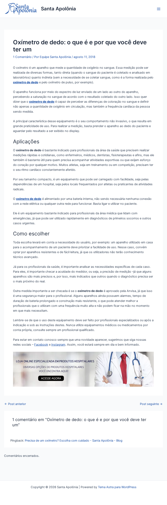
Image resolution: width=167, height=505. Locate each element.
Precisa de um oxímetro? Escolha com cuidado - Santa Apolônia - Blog (73, 440)
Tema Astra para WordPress (117, 487)
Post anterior (15, 404)
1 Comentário (22, 57)
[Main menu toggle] (158, 9)
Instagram (58, 344)
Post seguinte (151, 404)
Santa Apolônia (58, 9)
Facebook (41, 344)
